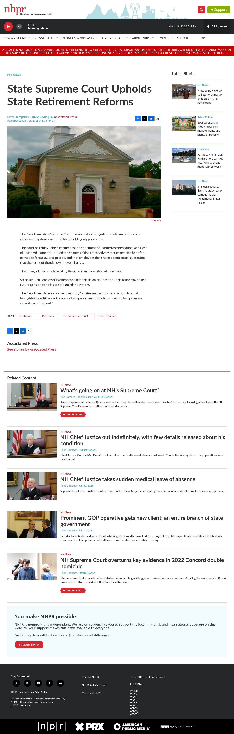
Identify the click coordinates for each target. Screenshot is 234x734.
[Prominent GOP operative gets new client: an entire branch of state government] (32, 524)
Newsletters (44, 38)
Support (220, 10)
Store (202, 38)
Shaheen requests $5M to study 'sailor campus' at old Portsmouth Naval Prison (210, 194)
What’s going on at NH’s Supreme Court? (110, 390)
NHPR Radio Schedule (94, 685)
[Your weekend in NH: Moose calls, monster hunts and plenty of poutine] (184, 123)
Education (203, 149)
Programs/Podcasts (78, 38)
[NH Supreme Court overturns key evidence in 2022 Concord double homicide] (32, 566)
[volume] (19, 26)
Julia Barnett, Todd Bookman (76, 396)
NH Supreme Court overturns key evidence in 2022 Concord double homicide (142, 563)
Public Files (136, 684)
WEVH (134, 699)
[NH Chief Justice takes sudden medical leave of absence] (32, 486)
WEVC (134, 693)
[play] (8, 26)
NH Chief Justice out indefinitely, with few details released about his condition (142, 440)
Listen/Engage (113, 38)
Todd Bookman (69, 449)
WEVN (134, 705)
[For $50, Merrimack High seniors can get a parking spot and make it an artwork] (184, 155)
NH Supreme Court (76, 315)
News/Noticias (15, 38)
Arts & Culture (205, 117)
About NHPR (141, 38)
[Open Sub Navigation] (29, 38)
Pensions (48, 315)
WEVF (133, 696)
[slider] (25, 26)
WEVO (134, 708)
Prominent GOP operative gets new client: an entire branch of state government (141, 521)
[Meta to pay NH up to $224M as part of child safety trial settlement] (184, 91)
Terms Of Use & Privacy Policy (147, 677)
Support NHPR (29, 645)
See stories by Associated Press (31, 349)
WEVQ (134, 711)
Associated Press (65, 117)
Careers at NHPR (91, 693)
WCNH (134, 690)
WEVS (133, 714)
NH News (14, 74)
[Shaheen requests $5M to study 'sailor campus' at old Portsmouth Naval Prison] (184, 187)
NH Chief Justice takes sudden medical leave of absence (127, 479)
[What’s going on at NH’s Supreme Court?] (32, 397)
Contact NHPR (90, 677)
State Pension (107, 315)
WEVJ (133, 702)
